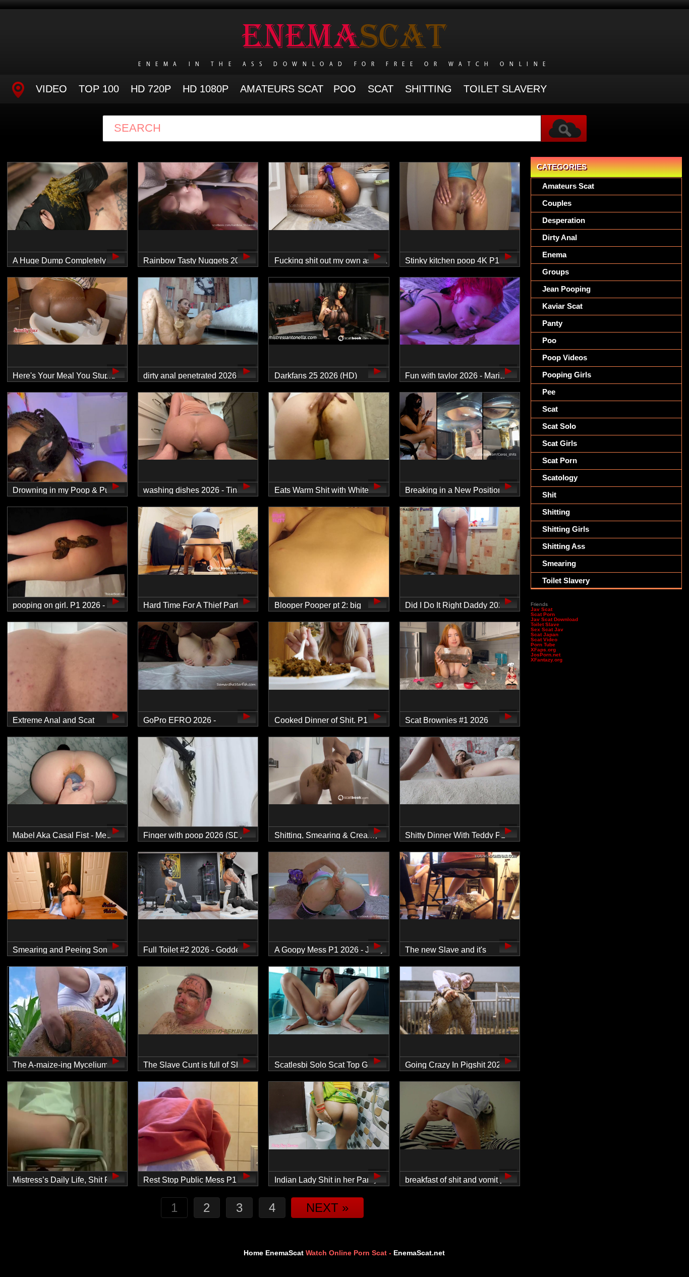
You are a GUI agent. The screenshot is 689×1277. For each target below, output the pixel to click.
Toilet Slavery (505, 88)
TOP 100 (99, 88)
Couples (556, 203)
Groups (555, 271)
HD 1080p (205, 88)
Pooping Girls (566, 374)
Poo (344, 88)
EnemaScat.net (419, 1253)
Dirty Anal (559, 237)
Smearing (559, 563)
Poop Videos (564, 357)
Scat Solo (559, 426)
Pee (548, 391)
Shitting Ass (563, 546)
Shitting (428, 88)
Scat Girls (559, 443)
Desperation (563, 220)
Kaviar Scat (562, 306)
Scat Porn (559, 460)
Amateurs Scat (281, 88)
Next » (327, 1207)
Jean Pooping (566, 289)
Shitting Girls (565, 529)
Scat (380, 88)
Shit (549, 494)
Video (51, 88)
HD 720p (151, 88)
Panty (552, 323)
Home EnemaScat (274, 1253)
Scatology (560, 477)
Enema (554, 254)
